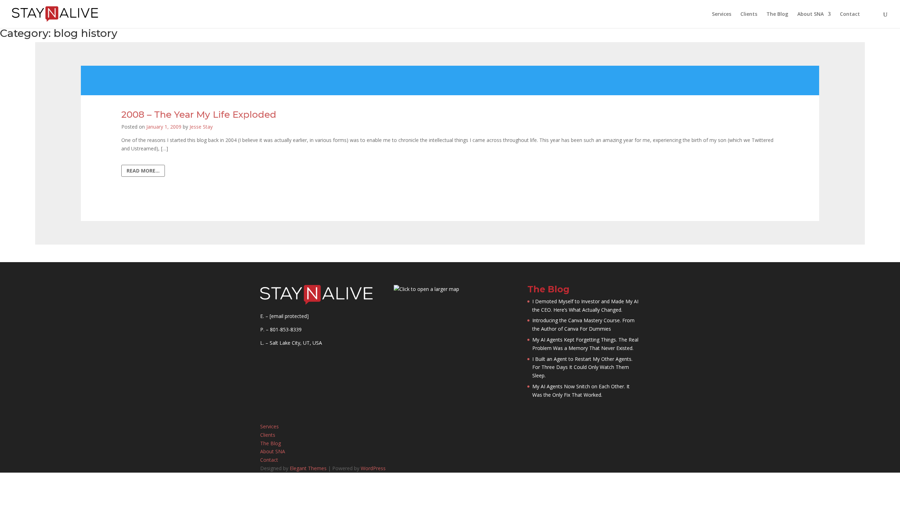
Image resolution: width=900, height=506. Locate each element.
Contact (850, 14)
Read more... (143, 170)
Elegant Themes (308, 468)
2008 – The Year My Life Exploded (198, 114)
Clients (748, 14)
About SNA (810, 14)
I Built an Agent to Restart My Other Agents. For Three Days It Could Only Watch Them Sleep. (582, 367)
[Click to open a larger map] (426, 289)
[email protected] (289, 316)
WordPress (373, 468)
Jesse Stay (201, 126)
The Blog (777, 14)
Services (721, 14)
